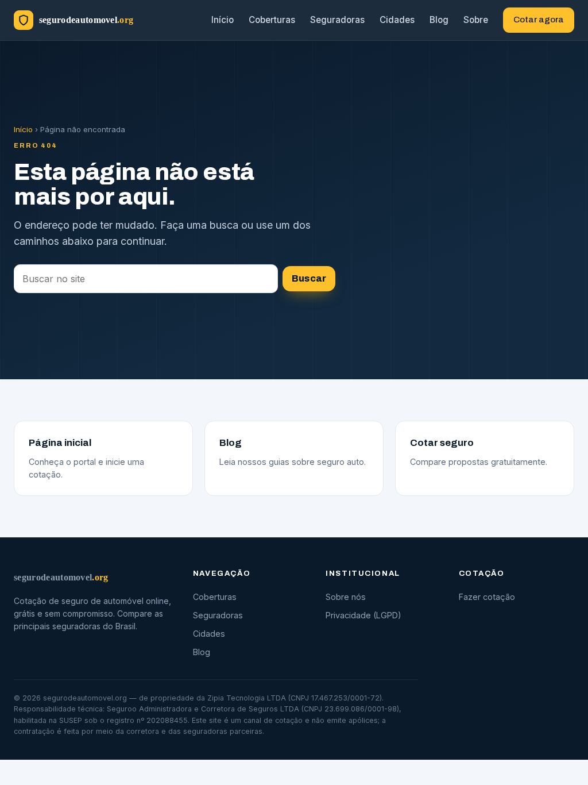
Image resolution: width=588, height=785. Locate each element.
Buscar (309, 278)
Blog (439, 19)
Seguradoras (337, 19)
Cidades (397, 19)
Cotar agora (538, 19)
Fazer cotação (487, 597)
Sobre (475, 19)
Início (222, 19)
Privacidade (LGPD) (363, 615)
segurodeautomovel (61, 577)
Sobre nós (346, 597)
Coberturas (272, 19)
